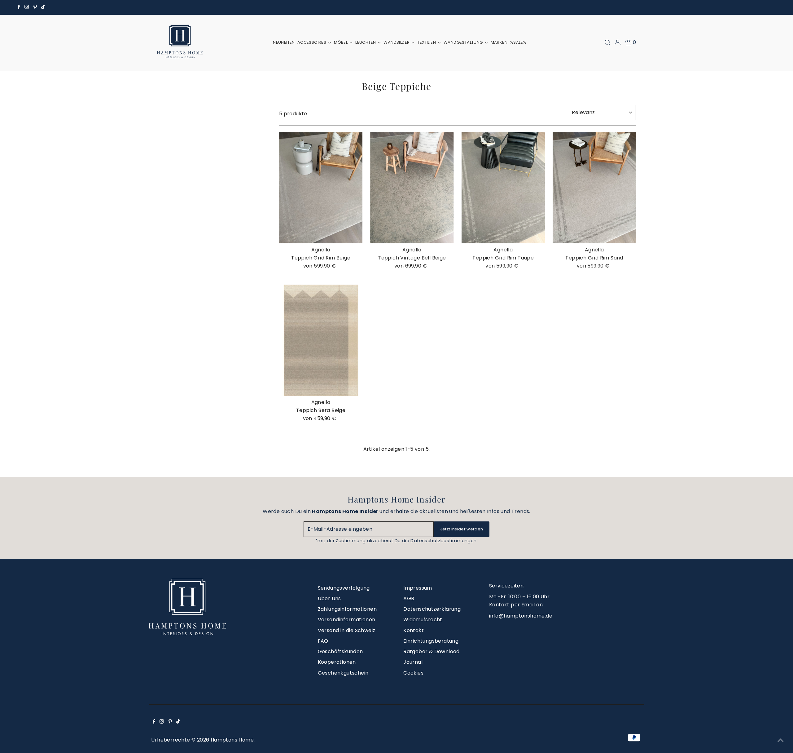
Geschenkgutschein (343, 672)
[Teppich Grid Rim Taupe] (503, 187)
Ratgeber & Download (431, 651)
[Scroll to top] (780, 740)
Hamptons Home (232, 739)
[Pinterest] (35, 7)
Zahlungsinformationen (347, 609)
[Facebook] (19, 7)
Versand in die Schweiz (346, 630)
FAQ (323, 640)
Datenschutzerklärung (432, 609)
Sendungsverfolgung (344, 587)
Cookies (413, 672)
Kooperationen (337, 662)
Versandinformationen (346, 619)
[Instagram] (26, 7)
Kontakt (413, 630)
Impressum (417, 587)
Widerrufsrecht (422, 619)
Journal (413, 662)
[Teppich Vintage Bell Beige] (411, 187)
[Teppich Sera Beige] (320, 340)
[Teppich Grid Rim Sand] (594, 187)
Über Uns (329, 598)
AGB (408, 598)
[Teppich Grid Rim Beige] (320, 187)
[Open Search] (607, 42)
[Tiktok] (43, 7)
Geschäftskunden (340, 651)
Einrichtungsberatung (430, 640)
